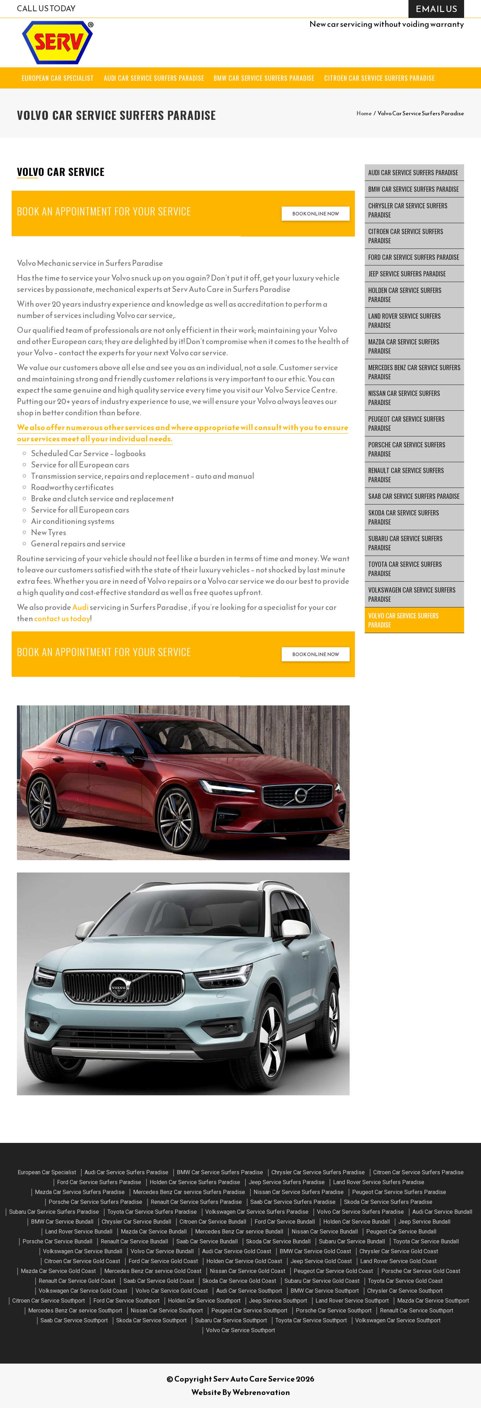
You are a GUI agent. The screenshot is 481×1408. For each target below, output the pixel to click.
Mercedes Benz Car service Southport (75, 1310)
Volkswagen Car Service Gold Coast (83, 1290)
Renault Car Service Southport (416, 1310)
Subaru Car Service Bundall (352, 1241)
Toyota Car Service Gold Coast (405, 1281)
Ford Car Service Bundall (285, 1221)
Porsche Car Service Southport (333, 1310)
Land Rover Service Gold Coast (398, 1261)
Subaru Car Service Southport (231, 1320)
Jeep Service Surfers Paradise (407, 273)
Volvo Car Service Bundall (162, 1251)
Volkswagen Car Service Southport (398, 1320)
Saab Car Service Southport (74, 1320)
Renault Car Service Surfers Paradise (406, 475)
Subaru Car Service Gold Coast (322, 1281)
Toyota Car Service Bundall (426, 1241)
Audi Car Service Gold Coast (236, 1251)
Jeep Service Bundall (424, 1221)
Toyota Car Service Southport (311, 1320)
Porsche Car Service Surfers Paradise (406, 449)
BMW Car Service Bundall (62, 1221)
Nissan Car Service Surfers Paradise (404, 397)
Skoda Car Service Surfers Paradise (403, 517)
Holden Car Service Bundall (356, 1221)
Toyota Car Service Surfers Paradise (405, 568)
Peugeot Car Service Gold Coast (333, 1271)
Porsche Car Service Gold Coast (420, 1271)
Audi (80, 607)
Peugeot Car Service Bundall (401, 1231)
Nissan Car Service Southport (167, 1310)
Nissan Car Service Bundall (325, 1231)
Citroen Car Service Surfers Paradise (379, 77)
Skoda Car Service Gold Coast (239, 1281)
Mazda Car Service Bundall (154, 1231)
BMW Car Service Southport (325, 1290)
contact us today (62, 618)
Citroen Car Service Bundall (213, 1221)
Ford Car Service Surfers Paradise (413, 257)
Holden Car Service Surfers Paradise (405, 295)
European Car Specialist (58, 77)
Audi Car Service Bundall (442, 1211)
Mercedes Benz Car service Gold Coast (152, 1271)
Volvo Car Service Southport (240, 1330)
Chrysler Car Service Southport (405, 1290)
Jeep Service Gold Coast (321, 1261)
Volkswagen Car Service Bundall (82, 1251)
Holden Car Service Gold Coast (244, 1261)
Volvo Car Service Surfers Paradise (403, 620)
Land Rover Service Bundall (78, 1231)
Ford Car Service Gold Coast (163, 1261)
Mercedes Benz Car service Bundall (239, 1231)
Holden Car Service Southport (204, 1300)
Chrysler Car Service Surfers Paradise (408, 210)
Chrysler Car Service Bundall (136, 1221)
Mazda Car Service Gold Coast (58, 1271)
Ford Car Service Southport (126, 1300)
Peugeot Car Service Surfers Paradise (406, 423)
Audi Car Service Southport (249, 1290)
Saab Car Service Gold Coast (159, 1281)
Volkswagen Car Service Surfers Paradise (412, 594)
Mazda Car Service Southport (433, 1300)
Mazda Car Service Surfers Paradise (403, 346)
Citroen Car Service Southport (48, 1300)
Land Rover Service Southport (352, 1300)
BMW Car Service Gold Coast (315, 1251)
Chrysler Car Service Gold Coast (399, 1251)
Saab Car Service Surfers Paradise (414, 496)
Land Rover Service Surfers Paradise (404, 320)
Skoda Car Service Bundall (278, 1241)
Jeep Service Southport (278, 1300)
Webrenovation (261, 1392)
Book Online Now (315, 213)
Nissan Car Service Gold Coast (247, 1271)
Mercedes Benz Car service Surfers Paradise (414, 372)
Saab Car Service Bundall (207, 1241)
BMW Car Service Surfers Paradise (264, 77)
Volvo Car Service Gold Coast (172, 1290)
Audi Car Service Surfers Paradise (154, 77)
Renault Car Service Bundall (134, 1241)
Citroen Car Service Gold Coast (82, 1261)
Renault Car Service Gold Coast (77, 1281)
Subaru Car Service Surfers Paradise (405, 543)
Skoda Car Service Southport (151, 1320)
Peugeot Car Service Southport (249, 1310)
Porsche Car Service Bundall (57, 1241)
